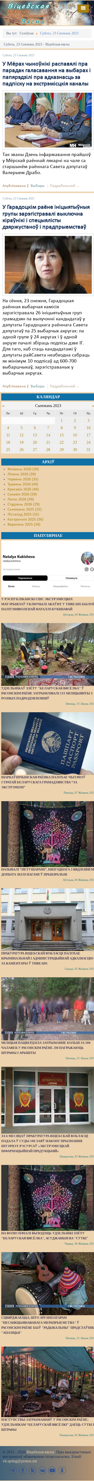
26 (22, 449)
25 (8, 449)
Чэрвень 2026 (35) (23, 479)
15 (62, 435)
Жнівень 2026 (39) (23, 469)
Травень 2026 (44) (23, 484)
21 (48, 442)
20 (35, 442)
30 (75, 449)
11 (8, 435)
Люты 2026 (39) (21, 499)
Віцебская (29, 5)
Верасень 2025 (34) (24, 525)
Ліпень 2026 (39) (22, 474)
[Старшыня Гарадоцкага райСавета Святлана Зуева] (48, 265)
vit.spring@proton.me (20, 1461)
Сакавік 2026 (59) (22, 494)
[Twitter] (32, 1470)
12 (22, 435)
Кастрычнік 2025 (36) (25, 520)
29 (62, 449)
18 (8, 442)
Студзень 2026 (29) (24, 504)
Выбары (38, 186)
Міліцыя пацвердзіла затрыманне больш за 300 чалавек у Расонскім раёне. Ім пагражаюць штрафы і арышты (45, 1048)
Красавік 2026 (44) (23, 489)
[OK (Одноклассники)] (62, 1470)
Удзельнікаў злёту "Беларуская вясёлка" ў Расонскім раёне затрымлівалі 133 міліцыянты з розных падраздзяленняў (46, 693)
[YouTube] (52, 1470)
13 (35, 435)
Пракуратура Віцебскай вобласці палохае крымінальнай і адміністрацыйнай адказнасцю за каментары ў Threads (47, 958)
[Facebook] (23, 1470)
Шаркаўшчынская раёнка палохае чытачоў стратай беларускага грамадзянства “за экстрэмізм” (43, 782)
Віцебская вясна (40, 1452)
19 (22, 442)
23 (75, 442)
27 (35, 449)
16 (75, 435)
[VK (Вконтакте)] (42, 1470)
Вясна (32, 21)
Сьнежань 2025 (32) (25, 509)
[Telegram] (13, 1470)
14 (48, 435)
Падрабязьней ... (64, 186)
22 (62, 442)
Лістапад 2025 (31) (23, 515)
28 (48, 449)
